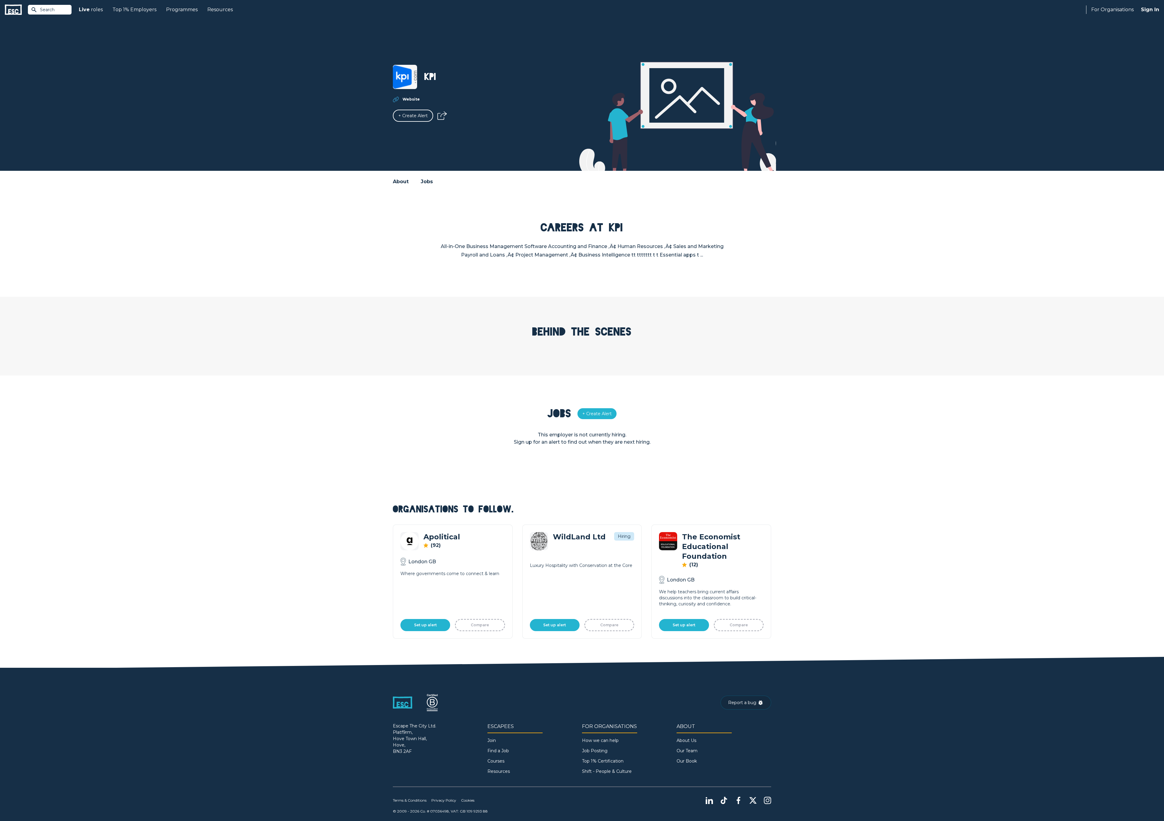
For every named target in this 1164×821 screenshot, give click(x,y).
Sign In (1150, 9)
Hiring (624, 536)
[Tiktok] (724, 800)
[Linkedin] (709, 800)
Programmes (182, 9)
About (401, 181)
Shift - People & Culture (607, 771)
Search (47, 9)
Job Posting (594, 750)
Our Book (687, 761)
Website (411, 99)
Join (491, 740)
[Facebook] (738, 800)
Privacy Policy (443, 800)
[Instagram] (767, 800)
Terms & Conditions (409, 800)
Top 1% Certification (603, 761)
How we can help (600, 740)
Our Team (687, 750)
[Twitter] (753, 800)
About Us (686, 740)
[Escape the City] (13, 10)
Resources (220, 9)
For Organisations (1112, 9)
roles (91, 9)
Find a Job (498, 750)
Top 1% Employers (134, 9)
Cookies (467, 800)
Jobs (427, 181)
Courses (495, 761)
